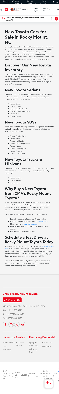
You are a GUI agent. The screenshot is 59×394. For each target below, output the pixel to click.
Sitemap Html (31, 374)
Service (20, 337)
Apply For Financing (33, 344)
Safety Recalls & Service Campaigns (47, 374)
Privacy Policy (11, 374)
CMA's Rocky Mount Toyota (5, 374)
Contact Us (14, 299)
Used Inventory (7, 348)
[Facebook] (5, 324)
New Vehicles (9, 342)
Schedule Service (20, 344)
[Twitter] (17, 324)
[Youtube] (22, 324)
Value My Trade (33, 350)
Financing (35, 337)
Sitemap (24, 374)
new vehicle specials (29, 224)
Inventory (9, 337)
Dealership (49, 337)
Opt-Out (55, 374)
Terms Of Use (17, 374)
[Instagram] (11, 324)
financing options (42, 221)
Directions (47, 346)
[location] (53, 2)
